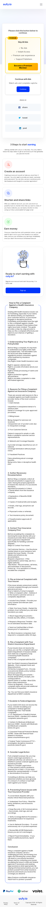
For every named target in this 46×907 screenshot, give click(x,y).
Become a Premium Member (23, 67)
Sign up (23, 290)
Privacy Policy (5, 903)
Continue (23, 89)
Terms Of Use (16, 903)
